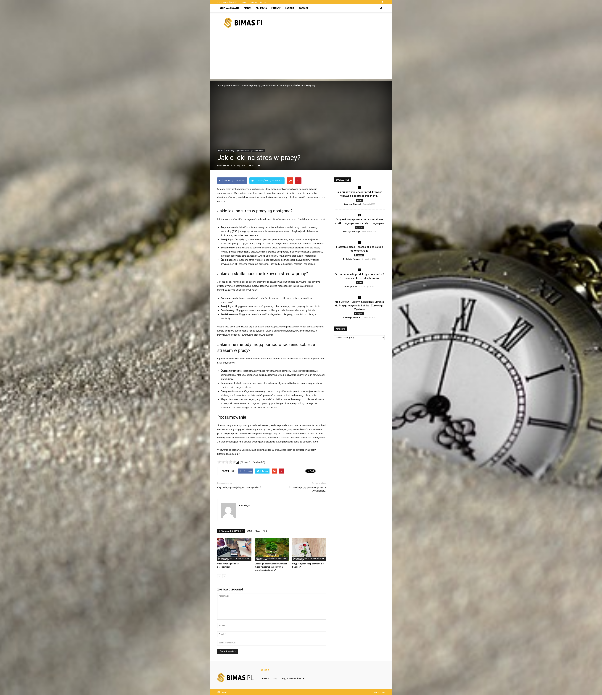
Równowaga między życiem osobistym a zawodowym (245, 150)
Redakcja (227, 165)
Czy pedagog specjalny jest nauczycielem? (239, 487)
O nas (244, 2)
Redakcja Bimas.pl (352, 204)
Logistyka (359, 227)
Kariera (289, 8)
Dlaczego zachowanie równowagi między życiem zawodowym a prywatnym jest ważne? (271, 567)
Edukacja (261, 8)
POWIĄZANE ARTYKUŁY (231, 531)
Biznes (247, 8)
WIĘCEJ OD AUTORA (257, 531)
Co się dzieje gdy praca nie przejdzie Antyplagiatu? (307, 489)
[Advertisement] (301, 57)
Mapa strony (379, 692)
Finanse (276, 8)
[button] (381, 8)
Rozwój (303, 8)
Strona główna (229, 8)
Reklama (253, 2)
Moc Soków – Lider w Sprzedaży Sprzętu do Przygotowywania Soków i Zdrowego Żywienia (359, 305)
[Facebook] (382, 2)
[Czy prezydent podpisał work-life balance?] (309, 549)
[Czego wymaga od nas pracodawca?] (234, 549)
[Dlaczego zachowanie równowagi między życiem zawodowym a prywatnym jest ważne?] (272, 549)
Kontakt (263, 2)
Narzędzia (359, 255)
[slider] (226, 462)
